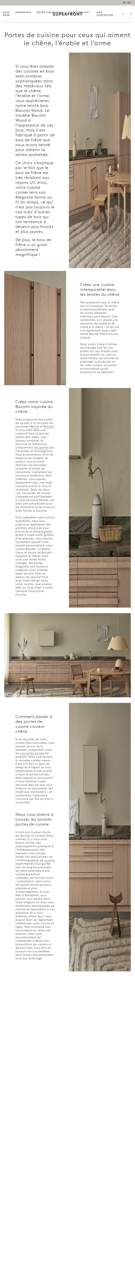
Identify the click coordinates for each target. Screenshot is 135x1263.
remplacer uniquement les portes (32, 445)
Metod (34, 426)
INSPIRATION (23, 12)
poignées (45, 531)
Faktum (48, 426)
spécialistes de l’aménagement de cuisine (35, 858)
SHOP (6, 12)
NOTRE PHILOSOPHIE (50, 12)
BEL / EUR (127, 3)
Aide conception (105, 13)
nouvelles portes (32, 753)
